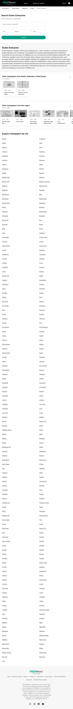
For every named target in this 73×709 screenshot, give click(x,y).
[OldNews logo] (9, 2)
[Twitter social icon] (34, 704)
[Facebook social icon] (30, 704)
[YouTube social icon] (42, 704)
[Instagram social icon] (38, 703)
